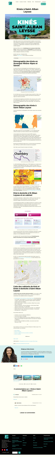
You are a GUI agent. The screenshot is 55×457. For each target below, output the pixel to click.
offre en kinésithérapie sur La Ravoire (34, 190)
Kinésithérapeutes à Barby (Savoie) (36, 380)
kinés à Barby (17, 330)
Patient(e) (29, 1)
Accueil (17, 1)
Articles (45, 446)
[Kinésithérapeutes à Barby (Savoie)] (36, 377)
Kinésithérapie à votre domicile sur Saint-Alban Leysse (24, 298)
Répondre (15, 399)
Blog (23, 440)
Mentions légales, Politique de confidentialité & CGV (17, 441)
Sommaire (16, 58)
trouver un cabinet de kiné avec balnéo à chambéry (24, 332)
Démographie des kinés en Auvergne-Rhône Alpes (28, 341)
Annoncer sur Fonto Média (17, 448)
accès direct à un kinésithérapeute (25, 257)
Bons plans (35, 442)
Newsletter (25, 442)
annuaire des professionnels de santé (22, 343)
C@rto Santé (15, 338)
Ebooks (24, 437)
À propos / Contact (23, 1)
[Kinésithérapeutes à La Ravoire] (27, 377)
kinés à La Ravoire (18, 331)
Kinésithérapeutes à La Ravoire (27, 380)
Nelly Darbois (20, 55)
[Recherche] (19, 453)
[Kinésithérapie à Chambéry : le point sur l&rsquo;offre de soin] (17, 377)
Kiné (33, 1)
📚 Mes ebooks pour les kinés (39, 356)
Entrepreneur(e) (38, 1)
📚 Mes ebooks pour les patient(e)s (27, 356)
